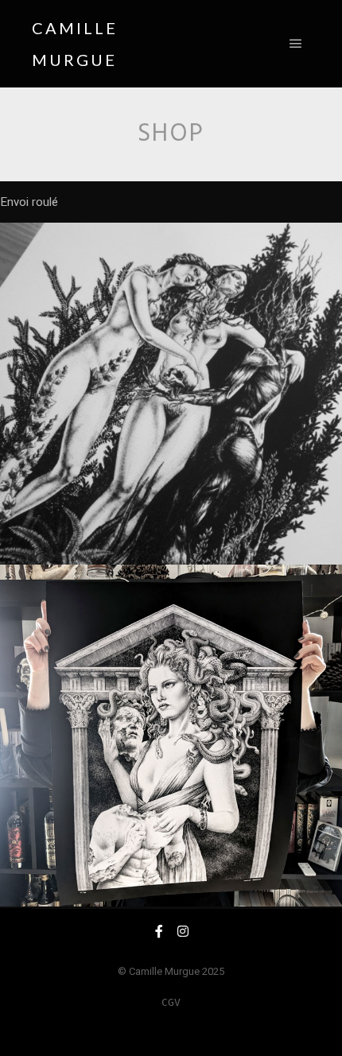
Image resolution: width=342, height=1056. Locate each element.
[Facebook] (159, 931)
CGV (171, 1002)
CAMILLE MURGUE (75, 43)
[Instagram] (183, 931)
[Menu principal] (296, 43)
